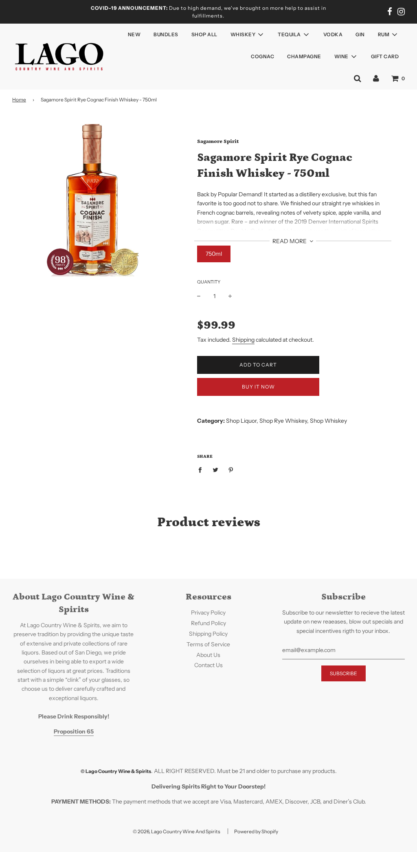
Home (19, 100)
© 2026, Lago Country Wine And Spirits (176, 831)
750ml (214, 253)
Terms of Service (208, 644)
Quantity (208, 282)
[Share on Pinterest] (231, 469)
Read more (290, 241)
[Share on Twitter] (215, 469)
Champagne (304, 56)
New (134, 34)
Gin (360, 34)
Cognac (262, 56)
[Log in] (376, 78)
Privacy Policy (208, 612)
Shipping (243, 339)
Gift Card (385, 56)
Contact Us (208, 665)
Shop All (204, 34)
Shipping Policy (208, 633)
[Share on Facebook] (202, 469)
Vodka (333, 34)
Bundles (166, 34)
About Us (208, 655)
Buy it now (258, 387)
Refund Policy (208, 623)
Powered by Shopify (256, 831)
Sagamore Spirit (218, 141)
